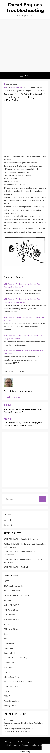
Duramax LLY (9, 662)
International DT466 (12, 677)
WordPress (40, 745)
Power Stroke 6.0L (11, 701)
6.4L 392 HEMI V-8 (11, 605)
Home (6, 87)
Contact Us (8, 525)
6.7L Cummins (16, 87)
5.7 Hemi (7, 600)
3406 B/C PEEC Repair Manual (16, 595)
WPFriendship (23, 745)
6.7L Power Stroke (11, 619)
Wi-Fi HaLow (9, 720)
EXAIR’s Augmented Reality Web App (19, 729)
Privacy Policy (25, 752)
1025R (6, 581)
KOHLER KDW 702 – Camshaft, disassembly (21, 539)
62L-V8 (7, 624)
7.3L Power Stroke (11, 629)
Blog (6, 634)
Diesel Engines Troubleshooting (33, 742)
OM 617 (7, 696)
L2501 (6, 691)
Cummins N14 (9, 653)
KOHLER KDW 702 (11, 686)
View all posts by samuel (14, 397)
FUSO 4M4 (8, 667)
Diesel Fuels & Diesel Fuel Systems (18, 658)
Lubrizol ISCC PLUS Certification (17, 732)
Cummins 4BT (9, 648)
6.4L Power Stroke (11, 610)
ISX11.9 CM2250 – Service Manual (18, 682)
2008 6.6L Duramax (12, 591)
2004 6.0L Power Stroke (13, 586)
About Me (8, 520)
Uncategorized (10, 706)
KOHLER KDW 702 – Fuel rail (16, 567)
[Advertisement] (25, 45)
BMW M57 (8, 638)
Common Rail (9, 643)
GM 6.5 (7, 672)
